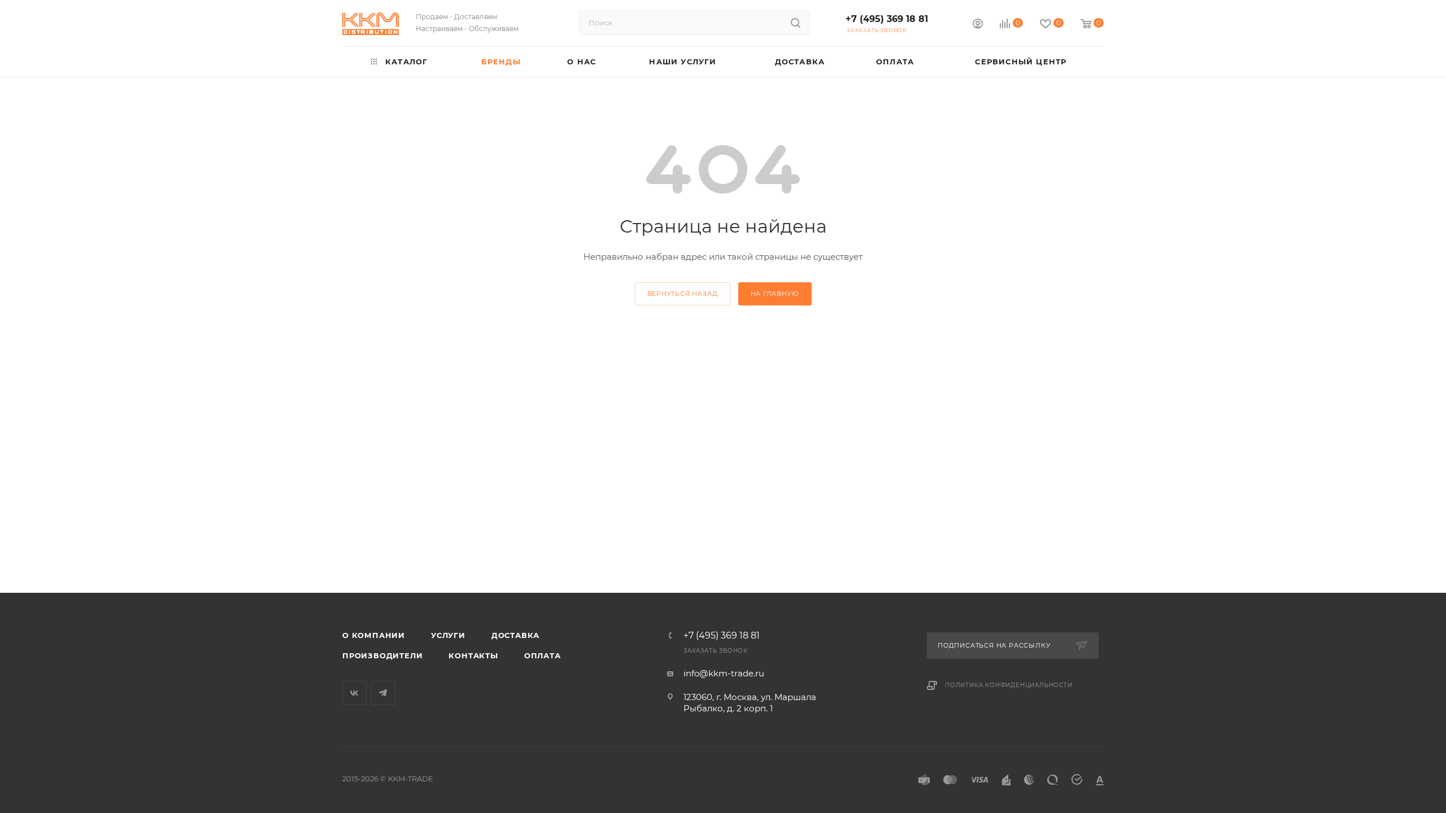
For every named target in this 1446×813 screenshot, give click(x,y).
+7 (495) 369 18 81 (887, 19)
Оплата (542, 655)
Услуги (448, 635)
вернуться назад (682, 294)
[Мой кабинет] (978, 25)
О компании (373, 635)
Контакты (473, 655)
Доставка (515, 635)
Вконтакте (354, 693)
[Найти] (795, 22)
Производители (382, 655)
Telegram (383, 693)
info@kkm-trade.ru (723, 673)
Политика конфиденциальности (1009, 685)
